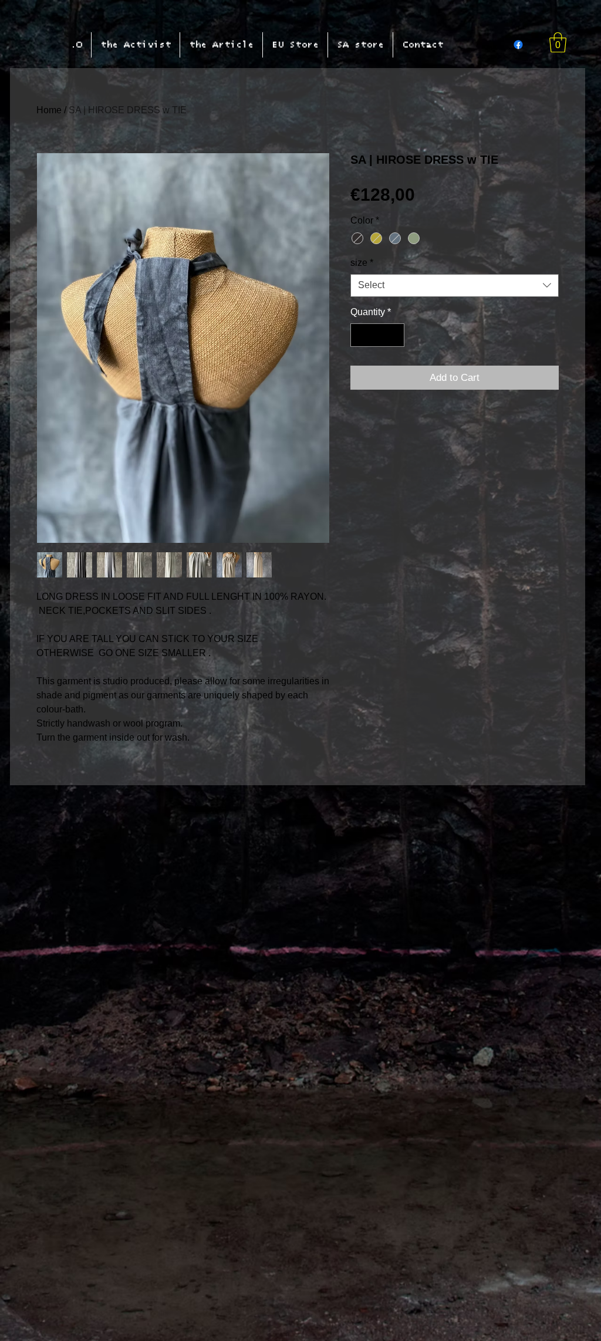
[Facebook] (518, 44)
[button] (557, 42)
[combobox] (454, 285)
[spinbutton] (377, 335)
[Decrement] (360, 335)
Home (49, 110)
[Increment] (394, 335)
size (361, 263)
